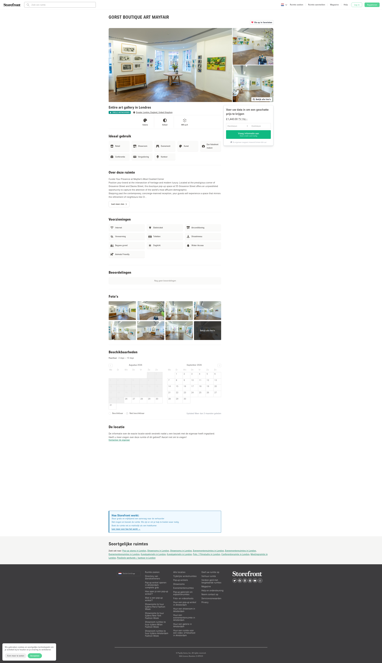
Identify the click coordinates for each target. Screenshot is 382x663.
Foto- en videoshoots (183, 598)
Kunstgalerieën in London (153, 554)
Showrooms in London (158, 550)
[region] (165, 479)
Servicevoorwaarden (211, 598)
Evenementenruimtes (183, 588)
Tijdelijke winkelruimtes (185, 576)
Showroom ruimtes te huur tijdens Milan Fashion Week (155, 624)
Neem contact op (209, 594)
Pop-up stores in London (134, 550)
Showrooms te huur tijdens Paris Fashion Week (155, 606)
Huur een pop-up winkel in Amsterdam (184, 603)
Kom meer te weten (15, 655)
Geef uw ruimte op (210, 572)
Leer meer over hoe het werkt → (126, 529)
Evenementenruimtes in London (208, 550)
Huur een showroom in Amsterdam (184, 609)
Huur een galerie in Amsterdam (182, 625)
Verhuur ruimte (208, 576)
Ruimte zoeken (152, 572)
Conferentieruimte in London (235, 554)
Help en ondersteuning (212, 590)
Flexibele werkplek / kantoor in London (136, 557)
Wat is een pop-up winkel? (154, 599)
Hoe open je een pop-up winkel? (156, 592)
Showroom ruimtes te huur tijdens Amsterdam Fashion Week (156, 633)
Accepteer (34, 655)
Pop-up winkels (180, 580)
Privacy (204, 602)
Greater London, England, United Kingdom (154, 112)
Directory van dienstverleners (152, 577)
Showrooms (179, 584)
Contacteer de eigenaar (119, 440)
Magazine (206, 586)
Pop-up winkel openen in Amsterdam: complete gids (155, 585)
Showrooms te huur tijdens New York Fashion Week (154, 615)
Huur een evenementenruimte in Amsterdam (184, 617)
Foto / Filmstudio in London (206, 554)
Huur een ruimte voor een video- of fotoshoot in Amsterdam (184, 633)
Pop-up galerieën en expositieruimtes (182, 593)
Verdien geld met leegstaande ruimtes (211, 581)
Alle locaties (179, 572)
